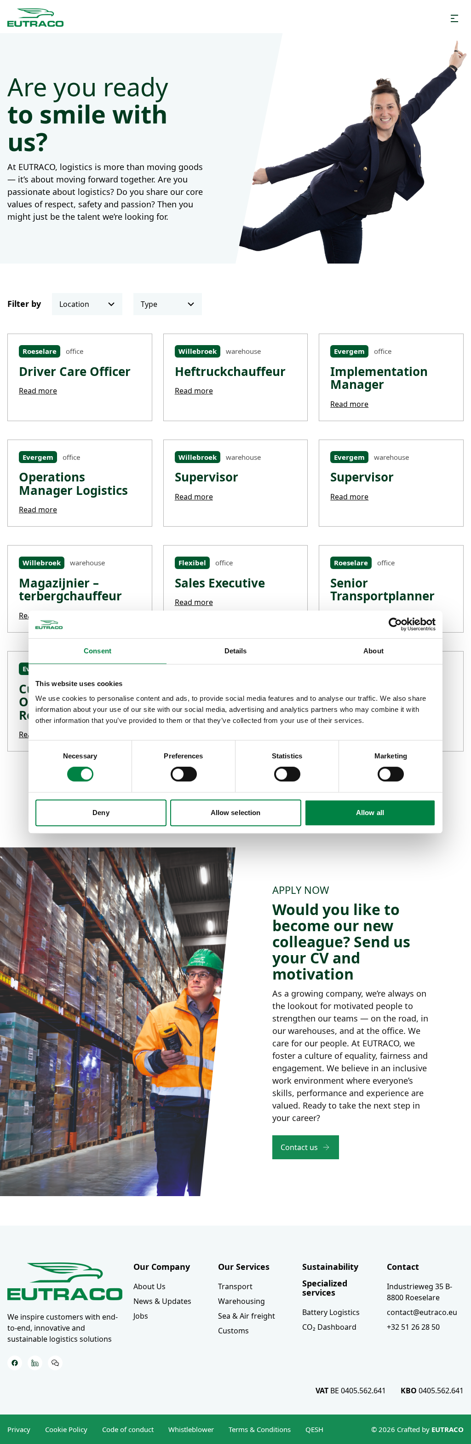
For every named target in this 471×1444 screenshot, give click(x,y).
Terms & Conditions (260, 1429)
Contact (403, 1266)
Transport (235, 1286)
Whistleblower (191, 1429)
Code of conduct (128, 1429)
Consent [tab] (97, 651)
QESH (314, 1429)
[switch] (184, 774)
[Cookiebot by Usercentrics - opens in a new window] (395, 624)
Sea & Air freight (246, 1316)
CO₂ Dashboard (329, 1327)
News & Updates (162, 1301)
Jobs (140, 1316)
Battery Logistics (331, 1312)
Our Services (244, 1266)
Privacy (18, 1429)
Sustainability (330, 1266)
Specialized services (324, 1288)
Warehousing (241, 1301)
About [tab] (373, 651)
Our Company (161, 1266)
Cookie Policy (66, 1429)
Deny (100, 812)
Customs (233, 1331)
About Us (149, 1286)
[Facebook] (14, 1363)
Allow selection (236, 812)
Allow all (370, 812)
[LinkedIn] (35, 1363)
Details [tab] (235, 651)
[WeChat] (55, 1363)
